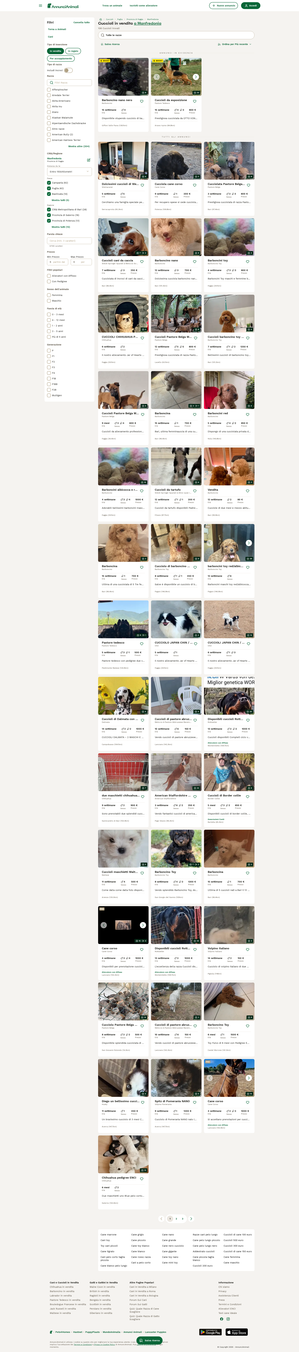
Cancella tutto (82, 22)
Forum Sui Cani (138, 1300)
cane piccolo (138, 1240)
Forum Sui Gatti (138, 1304)
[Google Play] (210, 1332)
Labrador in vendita (61, 1295)
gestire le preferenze (146, 1344)
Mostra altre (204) (79, 146)
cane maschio (231, 1262)
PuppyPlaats (92, 1332)
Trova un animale (112, 5)
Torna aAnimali (57, 29)
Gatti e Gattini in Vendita (104, 1282)
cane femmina (232, 1257)
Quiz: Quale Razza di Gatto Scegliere (144, 1318)
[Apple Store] (236, 1332)
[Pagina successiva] (191, 1219)
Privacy (222, 1291)
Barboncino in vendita (62, 1291)
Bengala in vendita (100, 1300)
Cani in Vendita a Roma (142, 1291)
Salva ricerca (112, 44)
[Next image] (196, 77)
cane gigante (169, 1251)
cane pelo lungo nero (205, 1245)
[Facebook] (221, 1319)
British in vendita (99, 1291)
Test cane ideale (227, 1313)
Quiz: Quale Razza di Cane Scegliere (144, 1310)
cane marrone (108, 1234)
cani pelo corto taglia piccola (113, 1259)
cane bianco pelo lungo (114, 1265)
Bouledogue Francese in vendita (68, 1304)
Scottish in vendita (100, 1304)
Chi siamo (224, 1287)
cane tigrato (107, 1251)
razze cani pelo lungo (205, 1234)
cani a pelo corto (141, 1262)
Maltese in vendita (60, 1313)
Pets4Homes (62, 1332)
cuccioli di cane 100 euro (238, 1234)
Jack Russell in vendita (63, 1308)
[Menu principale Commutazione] (40, 5)
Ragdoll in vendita (100, 1295)
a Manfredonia (147, 23)
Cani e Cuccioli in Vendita (64, 1282)
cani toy (105, 1240)
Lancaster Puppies (155, 1332)
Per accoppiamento (61, 58)
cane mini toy (170, 1262)
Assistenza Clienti (228, 1295)
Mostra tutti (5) (60, 200)
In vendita (55, 51)
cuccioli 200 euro (203, 1265)
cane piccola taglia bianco (203, 1259)
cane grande (169, 1240)
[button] (176, 77)
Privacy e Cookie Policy (104, 1344)
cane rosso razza (141, 1257)
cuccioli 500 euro (233, 1240)
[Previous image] (157, 77)
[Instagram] (228, 1319)
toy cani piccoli (109, 1245)
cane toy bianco (140, 1245)
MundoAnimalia (111, 1332)
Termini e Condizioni (229, 1304)
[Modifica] (89, 160)
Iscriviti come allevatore (143, 5)
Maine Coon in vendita (102, 1287)
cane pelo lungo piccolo (206, 1240)
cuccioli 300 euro (233, 1245)
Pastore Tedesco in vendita (65, 1300)
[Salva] (142, 101)
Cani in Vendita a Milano (143, 1287)
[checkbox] (49, 90)
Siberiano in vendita (101, 1313)
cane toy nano (170, 1257)
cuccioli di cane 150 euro (238, 1251)
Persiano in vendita (100, 1308)
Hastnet (77, 1332)
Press (221, 1300)
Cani (50, 36)
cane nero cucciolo (173, 1245)
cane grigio (137, 1234)
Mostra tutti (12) (61, 227)
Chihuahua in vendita (61, 1287)
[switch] (68, 70)
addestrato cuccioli (204, 1251)
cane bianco (138, 1251)
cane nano (168, 1234)
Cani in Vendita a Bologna (144, 1295)
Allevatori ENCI (227, 1308)
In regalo (73, 51)
